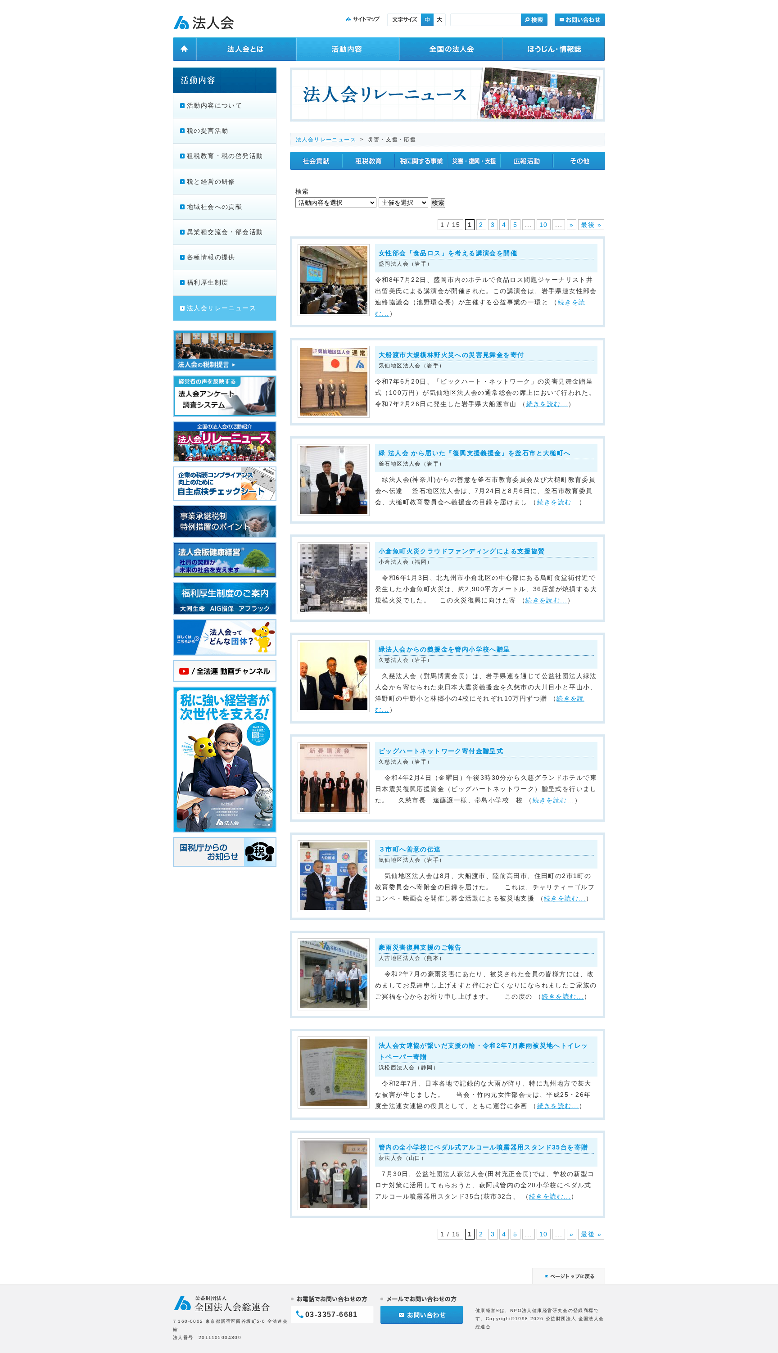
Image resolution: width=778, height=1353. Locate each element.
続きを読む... (547, 403)
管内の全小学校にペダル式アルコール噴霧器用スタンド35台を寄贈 (483, 1147)
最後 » (591, 224)
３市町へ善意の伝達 (413, 849)
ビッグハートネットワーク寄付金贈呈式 (441, 751)
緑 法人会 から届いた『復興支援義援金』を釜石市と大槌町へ (475, 453)
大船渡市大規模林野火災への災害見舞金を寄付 (451, 354)
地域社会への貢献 (214, 206)
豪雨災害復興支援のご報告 (420, 947)
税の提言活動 (207, 130)
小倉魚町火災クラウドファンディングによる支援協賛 (462, 551)
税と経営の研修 (211, 181)
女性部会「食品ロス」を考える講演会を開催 (448, 253)
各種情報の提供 (211, 257)
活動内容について (214, 105)
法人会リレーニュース (326, 139)
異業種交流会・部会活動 (225, 231)
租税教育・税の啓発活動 (225, 155)
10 (543, 224)
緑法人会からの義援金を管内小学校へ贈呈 (445, 649)
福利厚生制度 (207, 282)
